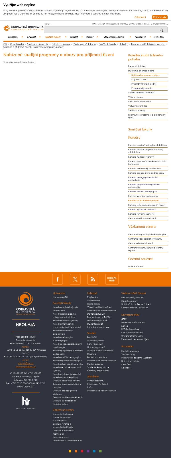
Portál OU (92, 337)
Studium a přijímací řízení (17, 47)
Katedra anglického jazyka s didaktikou (147, 145)
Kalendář (125, 368)
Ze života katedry (136, 110)
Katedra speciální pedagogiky (143, 196)
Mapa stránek (98, 24)
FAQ (89, 387)
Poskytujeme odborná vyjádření (136, 358)
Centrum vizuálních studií (140, 243)
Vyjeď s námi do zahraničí (141, 93)
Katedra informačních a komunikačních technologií (147, 162)
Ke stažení (126, 364)
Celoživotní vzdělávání (139, 101)
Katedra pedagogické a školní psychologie (143, 178)
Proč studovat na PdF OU (99, 317)
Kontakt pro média (130, 351)
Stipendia (91, 354)
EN (49, 24)
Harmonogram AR (96, 347)
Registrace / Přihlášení (97, 384)
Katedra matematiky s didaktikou (144, 168)
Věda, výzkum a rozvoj (117, 37)
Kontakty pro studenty (98, 371)
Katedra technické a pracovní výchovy (146, 205)
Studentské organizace (98, 367)
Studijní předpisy (95, 364)
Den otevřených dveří (97, 321)
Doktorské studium (96, 314)
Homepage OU (60, 297)
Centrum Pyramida (62, 424)
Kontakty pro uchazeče (98, 327)
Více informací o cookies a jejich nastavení (97, 13)
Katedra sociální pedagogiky (142, 192)
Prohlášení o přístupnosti (133, 323)
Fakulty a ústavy (61, 44)
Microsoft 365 (112, 24)
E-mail (131, 24)
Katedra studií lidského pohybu (148, 44)
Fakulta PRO (143, 37)
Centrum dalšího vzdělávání (142, 218)
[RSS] (92, 279)
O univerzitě (17, 44)
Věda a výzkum (135, 97)
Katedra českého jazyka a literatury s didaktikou (145, 151)
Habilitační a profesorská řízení (136, 304)
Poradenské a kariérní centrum (67, 441)
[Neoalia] (25, 325)
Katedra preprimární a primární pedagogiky (144, 185)
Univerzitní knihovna (63, 414)
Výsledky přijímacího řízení (99, 307)
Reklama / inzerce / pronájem (135, 339)
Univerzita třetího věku (132, 336)
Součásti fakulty (55, 37)
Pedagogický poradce (142, 88)
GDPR (124, 319)
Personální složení (137, 66)
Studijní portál (142, 24)
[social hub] (112, 279)
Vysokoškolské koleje (63, 427)
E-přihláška (92, 297)
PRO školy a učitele (130, 329)
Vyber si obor (93, 300)
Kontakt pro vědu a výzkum (134, 308)
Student (92, 37)
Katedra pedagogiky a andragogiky (146, 173)
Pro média (159, 37)
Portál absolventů (95, 381)
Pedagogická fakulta (84, 44)
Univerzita (15, 37)
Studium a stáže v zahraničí (100, 351)
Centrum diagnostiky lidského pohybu (147, 234)
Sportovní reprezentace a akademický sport (146, 116)
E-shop (124, 326)
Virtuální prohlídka (137, 106)
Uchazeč (76, 37)
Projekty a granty (129, 301)
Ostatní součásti (140, 259)
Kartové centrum (61, 437)
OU (5, 44)
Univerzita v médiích (130, 361)
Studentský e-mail (95, 341)
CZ (46, 24)
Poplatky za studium (97, 357)
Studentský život (95, 324)
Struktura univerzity (38, 44)
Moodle (124, 24)
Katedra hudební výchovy (141, 157)
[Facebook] (57, 279)
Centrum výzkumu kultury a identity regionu (145, 249)
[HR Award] (25, 402)
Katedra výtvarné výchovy (141, 214)
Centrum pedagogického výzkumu (145, 239)
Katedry (124, 44)
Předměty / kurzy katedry (143, 84)
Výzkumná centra (142, 227)
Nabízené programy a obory (48, 47)
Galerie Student (135, 266)
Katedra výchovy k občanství (142, 209)
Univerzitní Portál (159, 24)
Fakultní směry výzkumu (132, 298)
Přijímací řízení (139, 79)
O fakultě (34, 37)
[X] (75, 279)
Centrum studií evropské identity (68, 397)
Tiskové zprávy (128, 354)
